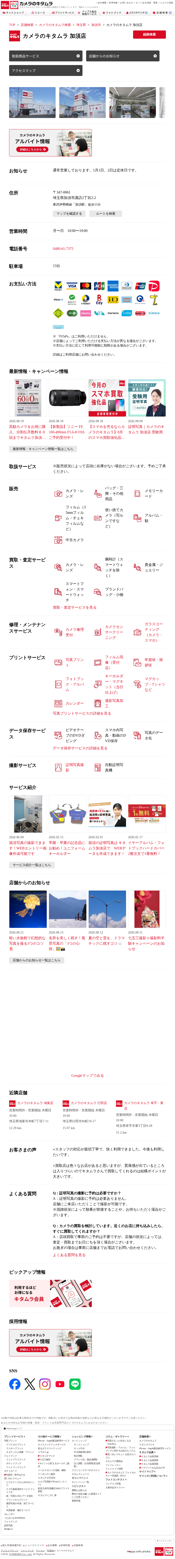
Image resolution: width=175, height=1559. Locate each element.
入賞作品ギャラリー (115, 1487)
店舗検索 (27, 25)
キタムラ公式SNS (46, 1477)
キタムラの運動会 (114, 1461)
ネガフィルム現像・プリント (20, 1452)
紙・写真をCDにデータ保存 (19, 1496)
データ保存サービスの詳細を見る (80, 748)
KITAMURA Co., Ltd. (20, 1554)
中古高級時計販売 (82, 1452)
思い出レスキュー (12, 1478)
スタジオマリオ (47, 1456)
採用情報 (113, 2)
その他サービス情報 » (49, 1436)
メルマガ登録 (166, 2)
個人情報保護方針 (12, 1545)
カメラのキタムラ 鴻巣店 (35, 1103)
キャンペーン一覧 (80, 1482)
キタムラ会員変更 (149, 1460)
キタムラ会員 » (147, 1452)
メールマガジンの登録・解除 (52, 1470)
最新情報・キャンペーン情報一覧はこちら (43, 449)
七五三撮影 (45, 1459)
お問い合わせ (126, 2)
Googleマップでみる (87, 1075)
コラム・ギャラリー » (117, 1436)
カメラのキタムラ (147, 1440)
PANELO (8, 1529)
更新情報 (76, 1500)
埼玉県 (81, 25)
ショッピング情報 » (82, 1436)
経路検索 (149, 34)
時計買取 (78, 1456)
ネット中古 (79, 1448)
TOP (12, 25)
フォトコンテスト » (116, 1479)
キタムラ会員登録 (149, 1456)
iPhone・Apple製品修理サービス (53, 1440)
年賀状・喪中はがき (15, 1475)
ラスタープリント (14, 1448)
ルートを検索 (105, 213)
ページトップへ (165, 1541)
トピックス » (78, 1486)
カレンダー (9, 1514)
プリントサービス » (14, 1436)
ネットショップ (79, 1440)
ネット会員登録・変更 (146, 2)
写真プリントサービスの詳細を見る (82, 713)
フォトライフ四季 (114, 1469)
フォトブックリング (16, 1467)
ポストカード (10, 1471)
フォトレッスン (113, 1465)
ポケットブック (13, 1463)
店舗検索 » (145, 1436)
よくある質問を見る (69, 1255)
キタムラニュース (80, 1474)
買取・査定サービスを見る (75, 607)
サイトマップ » (147, 1471)
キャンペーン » (80, 1477)
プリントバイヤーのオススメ (86, 1470)
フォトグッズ (10, 1521)
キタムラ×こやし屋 (47, 1495)
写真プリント (10, 1440)
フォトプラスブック (16, 1459)
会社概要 (102, 2)
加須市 (96, 25)
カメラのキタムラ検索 (55, 25)
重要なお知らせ (79, 1490)
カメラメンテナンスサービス (52, 1444)
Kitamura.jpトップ (14, 1428)
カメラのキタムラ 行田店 (89, 1103)
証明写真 (8, 1525)
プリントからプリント (17, 1500)
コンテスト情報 (113, 1483)
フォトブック (10, 1456)
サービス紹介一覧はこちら (32, 865)
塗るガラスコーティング (50, 1448)
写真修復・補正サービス (18, 1510)
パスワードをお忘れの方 (153, 1467)
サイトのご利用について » (153, 1475)
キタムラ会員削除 (149, 1464)
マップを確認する (69, 213)
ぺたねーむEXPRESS (14, 1518)
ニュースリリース (34, 1545)
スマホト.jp (43, 1452)
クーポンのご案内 (46, 1474)
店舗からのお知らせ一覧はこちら (37, 960)
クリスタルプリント (16, 1444)
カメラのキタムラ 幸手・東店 (143, 1105)
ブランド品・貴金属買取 (86, 1459)
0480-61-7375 (63, 249)
